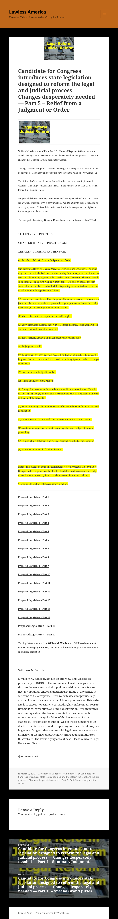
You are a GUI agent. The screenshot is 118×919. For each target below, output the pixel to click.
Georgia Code (51, 220)
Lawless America (27, 12)
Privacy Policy (25, 912)
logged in (39, 814)
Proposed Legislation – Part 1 (33, 497)
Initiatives (70, 773)
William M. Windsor (58, 643)
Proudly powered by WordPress (52, 912)
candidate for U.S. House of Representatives (62, 151)
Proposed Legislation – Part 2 (33, 505)
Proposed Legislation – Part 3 (33, 514)
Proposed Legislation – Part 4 (33, 522)
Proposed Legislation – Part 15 (34, 617)
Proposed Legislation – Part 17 (36, 634)
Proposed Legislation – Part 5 (33, 531)
